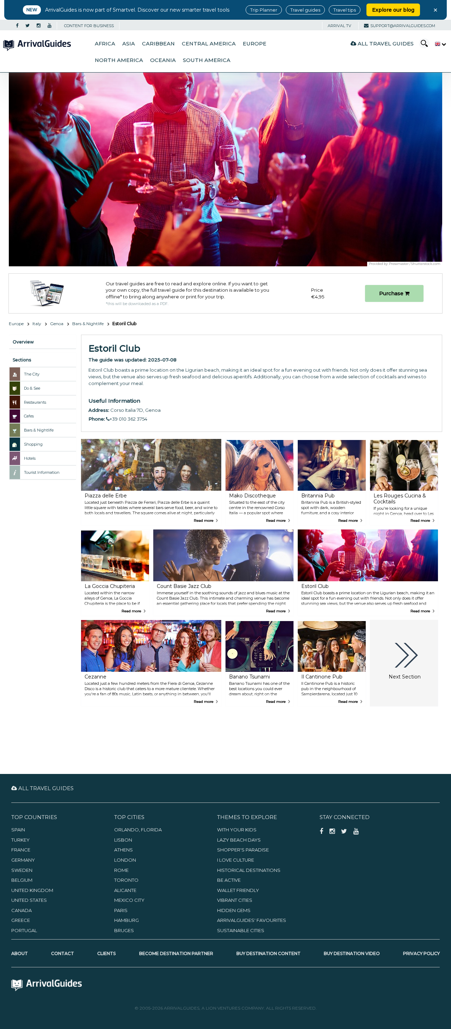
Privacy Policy (421, 953)
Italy (36, 323)
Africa (105, 44)
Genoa (56, 323)
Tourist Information (42, 472)
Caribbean (158, 44)
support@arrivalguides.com (402, 25)
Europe (254, 44)
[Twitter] (27, 25)
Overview (23, 342)
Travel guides (305, 10)
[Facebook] (17, 25)
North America (119, 60)
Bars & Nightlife (88, 323)
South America (206, 60)
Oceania (163, 60)
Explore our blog (393, 10)
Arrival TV (339, 25)
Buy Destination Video (352, 953)
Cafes (29, 416)
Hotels (30, 458)
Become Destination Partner (176, 953)
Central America (209, 44)
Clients (106, 953)
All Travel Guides (385, 43)
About (19, 953)
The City (31, 374)
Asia (128, 44)
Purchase (392, 293)
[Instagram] (39, 25)
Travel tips (344, 10)
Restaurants (35, 402)
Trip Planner (263, 10)
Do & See (32, 388)
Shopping (33, 444)
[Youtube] (49, 25)
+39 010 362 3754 (128, 419)
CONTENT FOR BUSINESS (89, 25)
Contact (62, 953)
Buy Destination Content (268, 953)
